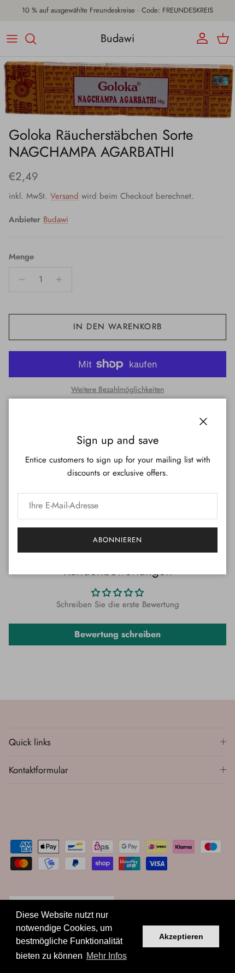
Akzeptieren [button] (181, 936)
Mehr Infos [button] (106, 955)
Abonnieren (117, 540)
